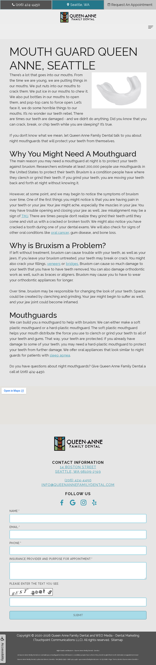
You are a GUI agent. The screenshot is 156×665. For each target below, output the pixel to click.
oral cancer (60, 233)
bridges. (72, 264)
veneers (53, 264)
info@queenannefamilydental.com (78, 485)
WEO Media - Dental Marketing (117, 635)
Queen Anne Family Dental (70, 635)
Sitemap (117, 640)
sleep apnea (60, 355)
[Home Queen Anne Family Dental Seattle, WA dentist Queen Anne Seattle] (78, 17)
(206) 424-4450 (78, 480)
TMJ (24, 216)
